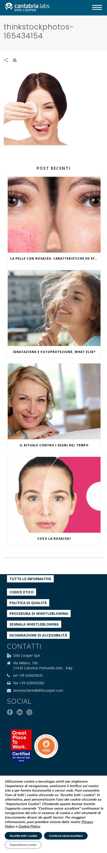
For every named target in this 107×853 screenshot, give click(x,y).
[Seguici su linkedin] (20, 712)
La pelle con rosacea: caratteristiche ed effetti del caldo (55, 258)
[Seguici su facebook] (10, 712)
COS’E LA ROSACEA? (54, 538)
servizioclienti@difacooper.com (38, 690)
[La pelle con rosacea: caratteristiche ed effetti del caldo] (54, 215)
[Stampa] (17, 60)
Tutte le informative (30, 578)
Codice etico (21, 592)
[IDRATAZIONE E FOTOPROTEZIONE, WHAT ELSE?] (54, 308)
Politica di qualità (28, 602)
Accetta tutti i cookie (23, 836)
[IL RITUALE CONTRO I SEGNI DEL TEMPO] (54, 401)
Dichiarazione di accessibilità (38, 635)
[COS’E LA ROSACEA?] (54, 495)
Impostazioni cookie (23, 845)
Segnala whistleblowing (34, 624)
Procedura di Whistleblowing (38, 613)
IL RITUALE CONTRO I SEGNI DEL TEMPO (54, 445)
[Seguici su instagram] (29, 712)
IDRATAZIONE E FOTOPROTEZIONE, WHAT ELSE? (54, 352)
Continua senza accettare (66, 836)
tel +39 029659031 (28, 675)
